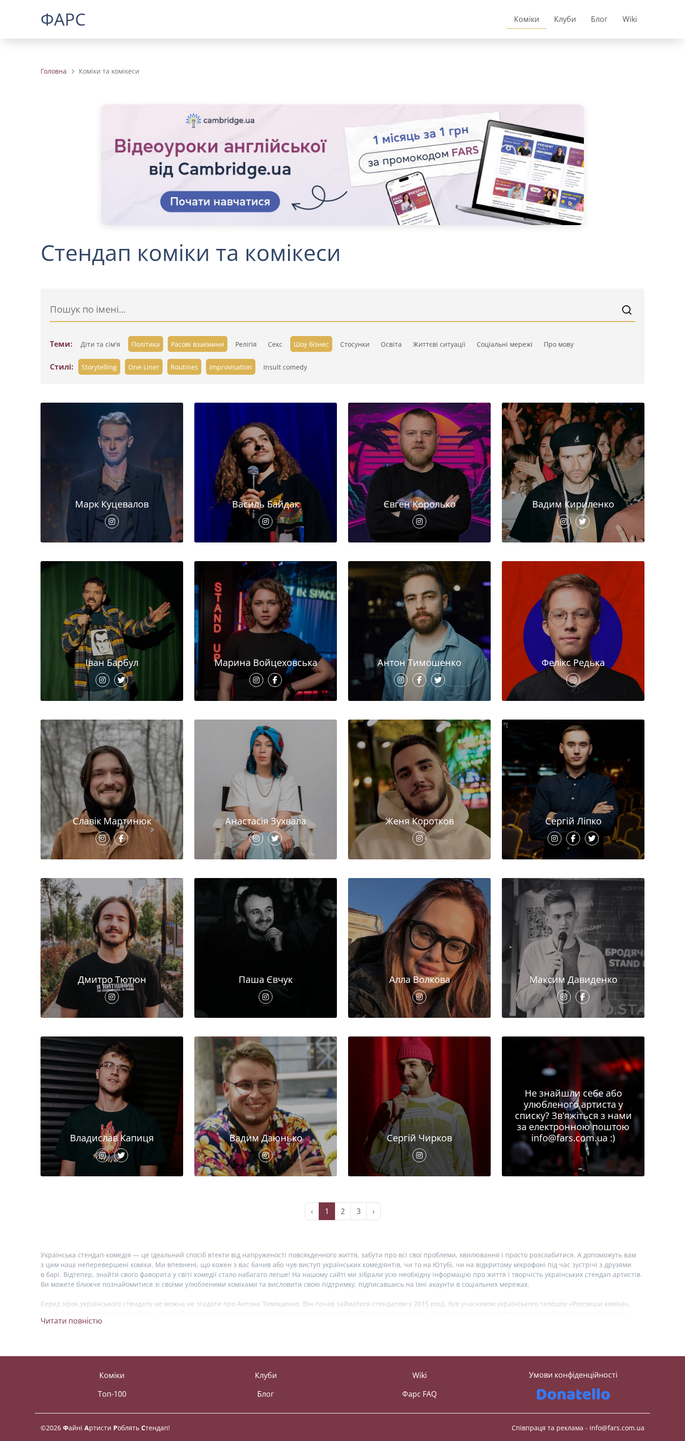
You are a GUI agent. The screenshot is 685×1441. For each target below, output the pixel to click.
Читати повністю (71, 1321)
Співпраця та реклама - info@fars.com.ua (578, 1427)
